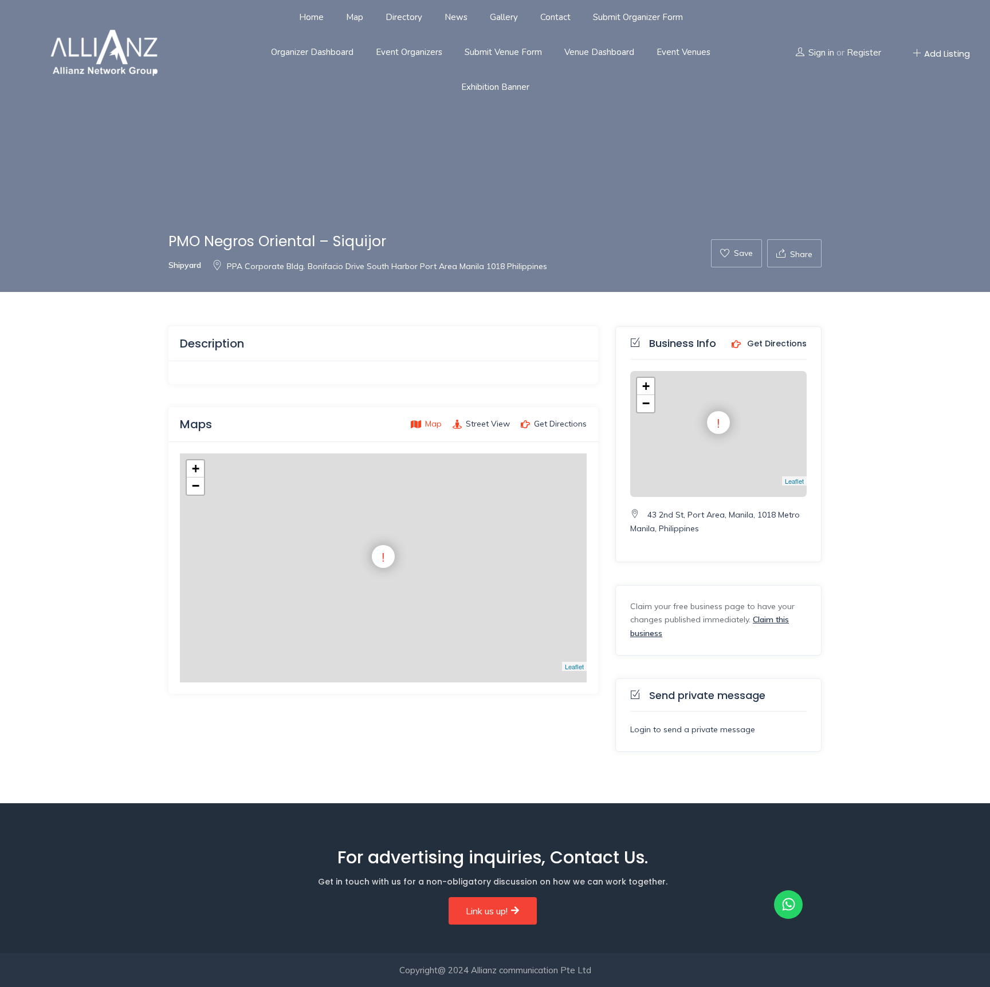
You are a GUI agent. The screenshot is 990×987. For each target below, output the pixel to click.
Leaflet (574, 666)
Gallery (504, 17)
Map (354, 17)
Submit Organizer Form (638, 17)
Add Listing (947, 54)
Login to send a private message (692, 729)
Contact (555, 17)
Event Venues (683, 52)
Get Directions (776, 344)
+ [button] (195, 468)
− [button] (195, 486)
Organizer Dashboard (312, 52)
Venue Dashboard (599, 52)
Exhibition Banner (495, 87)
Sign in (821, 52)
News (456, 17)
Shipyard (184, 265)
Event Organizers (409, 52)
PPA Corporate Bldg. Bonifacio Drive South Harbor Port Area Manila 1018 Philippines (387, 266)
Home (311, 17)
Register (864, 52)
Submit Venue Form (503, 52)
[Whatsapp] (788, 904)
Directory (404, 17)
